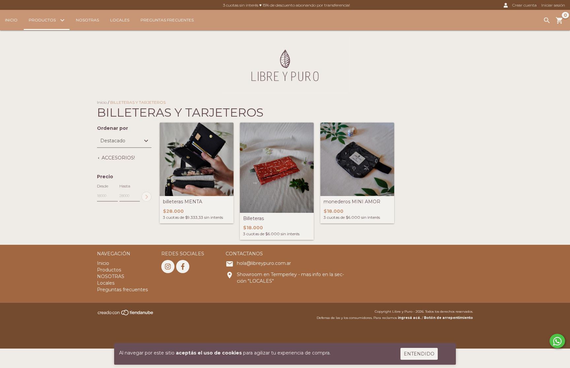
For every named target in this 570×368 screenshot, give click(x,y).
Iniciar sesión (553, 5)
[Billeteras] (277, 168)
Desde (102, 186)
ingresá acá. (409, 318)
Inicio (11, 19)
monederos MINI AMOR (352, 201)
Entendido (419, 354)
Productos (43, 19)
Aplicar (146, 197)
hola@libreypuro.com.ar (264, 263)
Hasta (124, 186)
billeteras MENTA (182, 201)
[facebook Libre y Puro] (182, 266)
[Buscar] (547, 20)
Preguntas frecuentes (167, 19)
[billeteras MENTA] (197, 159)
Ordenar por (112, 128)
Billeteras (253, 218)
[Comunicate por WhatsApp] (557, 341)
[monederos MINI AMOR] (357, 159)
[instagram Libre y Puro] (167, 266)
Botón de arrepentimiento (448, 318)
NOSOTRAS (87, 19)
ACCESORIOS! (117, 158)
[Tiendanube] (126, 314)
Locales (119, 19)
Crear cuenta (524, 5)
